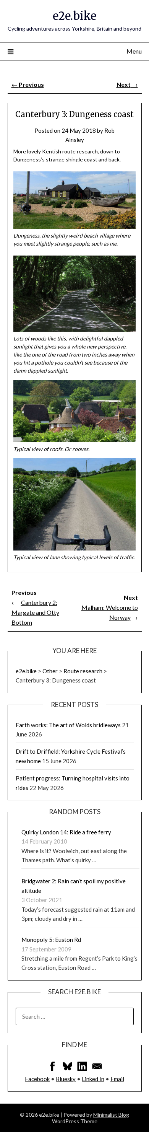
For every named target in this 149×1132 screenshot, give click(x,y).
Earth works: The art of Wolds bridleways (68, 725)
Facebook (37, 1078)
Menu (134, 51)
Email (117, 1078)
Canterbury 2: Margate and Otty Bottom (35, 612)
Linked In (93, 1078)
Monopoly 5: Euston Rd (51, 939)
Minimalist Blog (111, 1114)
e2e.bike (74, 16)
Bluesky (66, 1078)
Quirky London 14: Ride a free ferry (66, 832)
